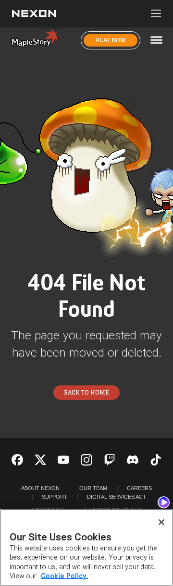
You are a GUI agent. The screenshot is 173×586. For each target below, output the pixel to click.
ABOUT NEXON (40, 488)
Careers (139, 488)
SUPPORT (54, 497)
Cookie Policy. (64, 576)
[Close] (161, 522)
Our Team (93, 488)
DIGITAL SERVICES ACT (116, 497)
